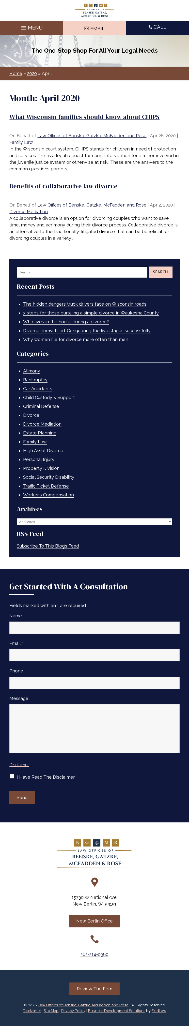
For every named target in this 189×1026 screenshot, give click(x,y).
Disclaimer (19, 764)
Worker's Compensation (48, 494)
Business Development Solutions (116, 1011)
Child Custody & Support (49, 397)
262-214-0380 (94, 954)
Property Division (41, 468)
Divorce (31, 415)
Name (15, 615)
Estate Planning (39, 432)
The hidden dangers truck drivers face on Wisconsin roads (84, 304)
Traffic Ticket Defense (46, 486)
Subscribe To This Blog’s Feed (48, 546)
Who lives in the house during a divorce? (66, 321)
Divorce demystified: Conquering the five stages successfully (87, 330)
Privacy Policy (73, 1011)
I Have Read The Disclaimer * (47, 777)
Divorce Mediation (28, 211)
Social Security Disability (48, 477)
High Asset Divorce (43, 450)
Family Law (21, 142)
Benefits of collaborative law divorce (63, 186)
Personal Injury (38, 459)
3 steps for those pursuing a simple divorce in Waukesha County (91, 312)
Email (16, 643)
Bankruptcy (35, 379)
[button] (31, 26)
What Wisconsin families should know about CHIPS (84, 116)
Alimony (31, 370)
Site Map (51, 1011)
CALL (160, 27)
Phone (16, 670)
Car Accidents (37, 388)
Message (18, 698)
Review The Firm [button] (94, 988)
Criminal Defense (41, 406)
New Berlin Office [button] (94, 920)
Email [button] (97, 28)
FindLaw (159, 1011)
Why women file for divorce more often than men (75, 339)
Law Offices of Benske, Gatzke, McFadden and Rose (91, 135)
